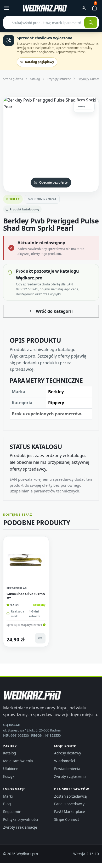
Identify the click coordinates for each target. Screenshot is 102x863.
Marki (8, 796)
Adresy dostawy (67, 753)
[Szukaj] (90, 22)
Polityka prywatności (20, 819)
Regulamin (12, 811)
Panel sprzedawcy (69, 803)
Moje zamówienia (18, 760)
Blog (7, 803)
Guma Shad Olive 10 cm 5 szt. (26, 596)
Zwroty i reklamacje (20, 827)
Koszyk (8, 776)
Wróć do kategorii (54, 311)
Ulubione (10, 768)
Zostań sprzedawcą (70, 796)
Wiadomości (64, 760)
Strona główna (13, 79)
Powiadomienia (67, 768)
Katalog (35, 79)
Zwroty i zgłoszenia (70, 776)
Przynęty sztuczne (59, 79)
